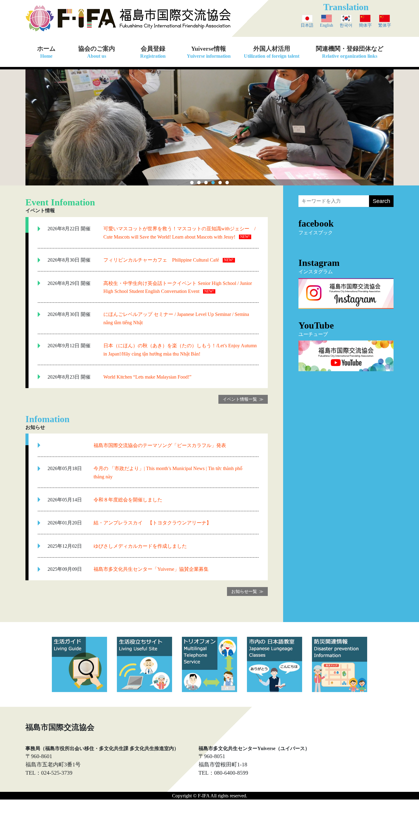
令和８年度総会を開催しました (128, 499)
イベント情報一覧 (240, 399)
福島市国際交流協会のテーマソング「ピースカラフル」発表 (160, 445)
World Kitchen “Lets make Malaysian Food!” (147, 376)
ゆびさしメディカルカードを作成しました (140, 546)
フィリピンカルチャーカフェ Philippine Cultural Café (161, 260)
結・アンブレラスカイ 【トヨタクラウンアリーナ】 (152, 522)
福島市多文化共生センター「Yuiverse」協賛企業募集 (151, 569)
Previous (30, 125)
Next (389, 125)
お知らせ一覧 (244, 591)
